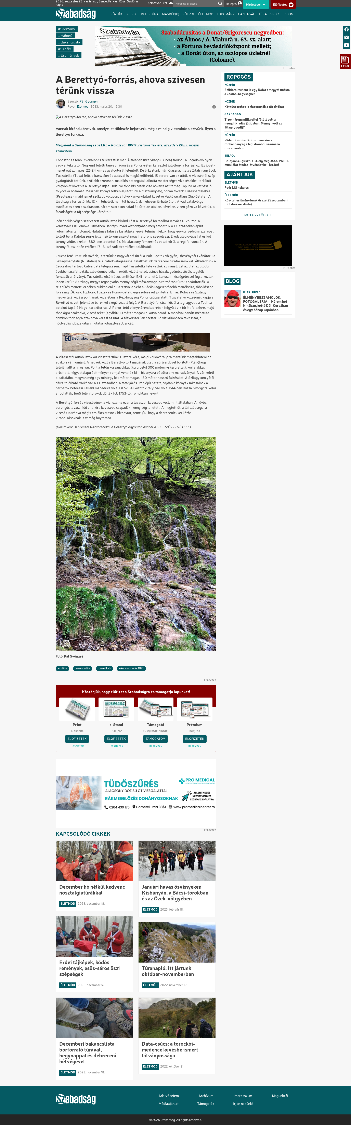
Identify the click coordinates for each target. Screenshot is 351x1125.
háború (66, 35)
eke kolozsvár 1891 (131, 668)
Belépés (231, 3)
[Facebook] (346, 30)
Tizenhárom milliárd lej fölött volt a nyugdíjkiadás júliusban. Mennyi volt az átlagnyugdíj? (253, 123)
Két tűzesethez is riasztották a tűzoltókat (254, 107)
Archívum (205, 1096)
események (70, 55)
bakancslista (70, 42)
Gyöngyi (91, 101)
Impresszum (243, 1096)
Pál (81, 101)
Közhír (116, 14)
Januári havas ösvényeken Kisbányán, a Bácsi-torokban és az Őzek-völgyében (175, 893)
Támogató (155, 725)
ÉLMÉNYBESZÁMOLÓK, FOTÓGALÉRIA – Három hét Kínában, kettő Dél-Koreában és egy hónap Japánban (265, 304)
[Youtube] (346, 45)
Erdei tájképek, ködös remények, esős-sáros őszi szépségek (89, 968)
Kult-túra (150, 14)
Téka (263, 14)
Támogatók (205, 1104)
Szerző (72, 101)
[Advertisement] (258, 384)
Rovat (71, 106)
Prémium (195, 725)
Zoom (289, 14)
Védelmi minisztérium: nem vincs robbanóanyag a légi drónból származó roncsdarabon (252, 144)
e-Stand (116, 725)
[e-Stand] (345, 61)
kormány (68, 28)
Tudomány (226, 14)
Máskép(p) (170, 14)
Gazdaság (246, 14)
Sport (275, 14)
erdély (66, 48)
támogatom (155, 739)
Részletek (77, 746)
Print (77, 725)
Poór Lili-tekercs (236, 187)
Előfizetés (280, 4)
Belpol (132, 14)
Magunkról (280, 1096)
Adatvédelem (168, 1096)
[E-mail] (346, 38)
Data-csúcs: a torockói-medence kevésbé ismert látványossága (170, 1050)
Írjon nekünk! (243, 1104)
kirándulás (83, 668)
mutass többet (258, 215)
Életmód (205, 14)
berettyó (104, 668)
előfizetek (77, 739)
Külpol (189, 14)
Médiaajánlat (169, 1104)
